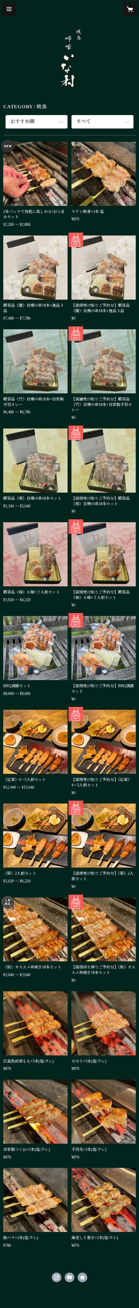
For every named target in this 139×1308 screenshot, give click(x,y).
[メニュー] (9, 9)
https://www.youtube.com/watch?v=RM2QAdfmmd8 (69, 1277)
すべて (83, 121)
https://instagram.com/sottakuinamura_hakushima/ (56, 1277)
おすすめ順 (22, 121)
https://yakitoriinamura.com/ (82, 1277)
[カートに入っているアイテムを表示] (130, 9)
